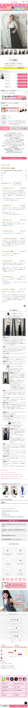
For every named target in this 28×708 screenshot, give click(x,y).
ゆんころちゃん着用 (17, 474)
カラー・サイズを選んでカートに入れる (18, 706)
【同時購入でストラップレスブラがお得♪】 (10, 103)
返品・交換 (17, 686)
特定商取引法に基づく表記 (7, 690)
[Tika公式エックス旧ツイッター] (12, 579)
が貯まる (7, 574)
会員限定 (7, 564)
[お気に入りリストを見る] (21, 1)
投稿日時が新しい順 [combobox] (6, 183)
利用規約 (17, 695)
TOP (1, 11)
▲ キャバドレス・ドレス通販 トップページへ (18, 640)
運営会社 (4, 695)
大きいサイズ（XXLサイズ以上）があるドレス (10, 476)
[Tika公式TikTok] (20, 579)
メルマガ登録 (13, 636)
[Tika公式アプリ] (14, 585)
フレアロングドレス (11, 11)
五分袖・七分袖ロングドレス (6, 474)
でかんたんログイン (20, 574)
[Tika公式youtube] (24, 579)
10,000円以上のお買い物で (7, 554)
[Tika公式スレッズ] (8, 579)
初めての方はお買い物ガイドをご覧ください (10, 510)
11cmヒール (5, 446)
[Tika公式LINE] (16, 579)
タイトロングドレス (11, 472)
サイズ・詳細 (23, 128)
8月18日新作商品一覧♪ (5, 478)
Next (26, 31)
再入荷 (21, 476)
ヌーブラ (8, 400)
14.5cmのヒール (6, 392)
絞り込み (18, 183)
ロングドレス (5, 11)
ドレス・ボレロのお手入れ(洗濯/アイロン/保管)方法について (13, 516)
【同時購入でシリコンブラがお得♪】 (8, 90)
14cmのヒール (6, 348)
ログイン (13, 628)
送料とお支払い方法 (19, 683)
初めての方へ (5, 683)
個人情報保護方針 (18, 690)
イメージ (14, 128)
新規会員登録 (13, 619)
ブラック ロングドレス (16, 478)
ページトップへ (26, 703)
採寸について (4, 512)
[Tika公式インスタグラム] (4, 579)
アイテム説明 (4, 128)
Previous (1, 31)
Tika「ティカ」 (10, 115)
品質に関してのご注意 (6, 514)
